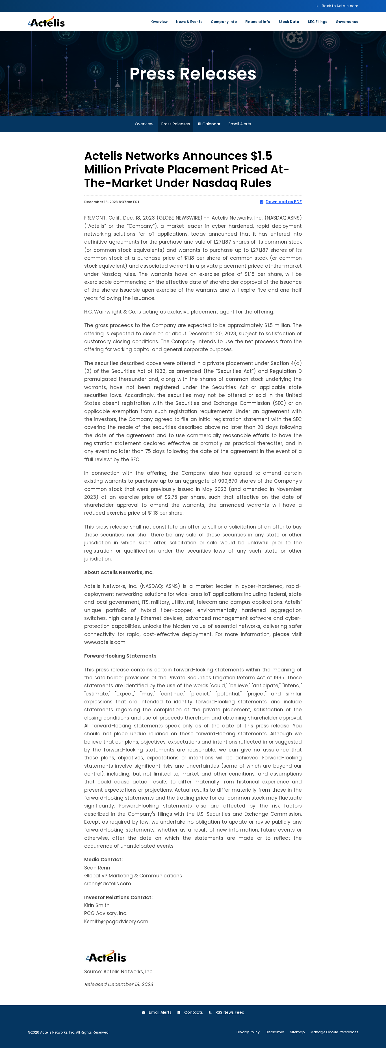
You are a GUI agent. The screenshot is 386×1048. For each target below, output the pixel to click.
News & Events (189, 21)
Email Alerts (240, 124)
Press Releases (175, 124)
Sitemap (297, 1032)
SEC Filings (317, 21)
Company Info (224, 21)
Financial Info (257, 21)
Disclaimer (275, 1032)
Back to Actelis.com (339, 6)
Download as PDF (284, 202)
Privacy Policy (248, 1032)
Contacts (193, 1012)
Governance (347, 21)
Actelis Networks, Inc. (57, 1032)
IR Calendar (209, 124)
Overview (159, 21)
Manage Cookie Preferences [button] (334, 1032)
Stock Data (289, 21)
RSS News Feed (230, 1012)
